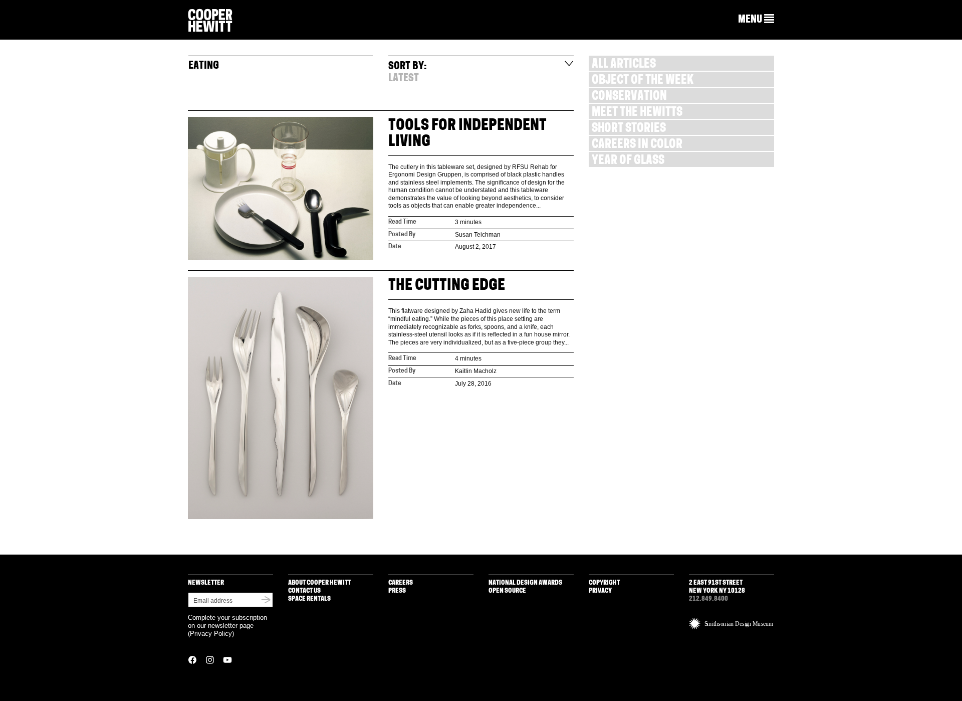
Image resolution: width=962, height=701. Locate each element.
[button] (756, 20)
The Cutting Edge (446, 286)
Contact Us (304, 591)
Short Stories (629, 129)
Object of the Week (642, 81)
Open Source (507, 591)
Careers (400, 583)
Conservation (629, 97)
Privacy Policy (211, 633)
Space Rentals (309, 599)
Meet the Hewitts (637, 113)
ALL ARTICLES (624, 65)
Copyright (604, 583)
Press (397, 591)
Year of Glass (628, 161)
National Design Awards (525, 583)
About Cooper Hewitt (319, 583)
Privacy (600, 591)
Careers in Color (637, 145)
